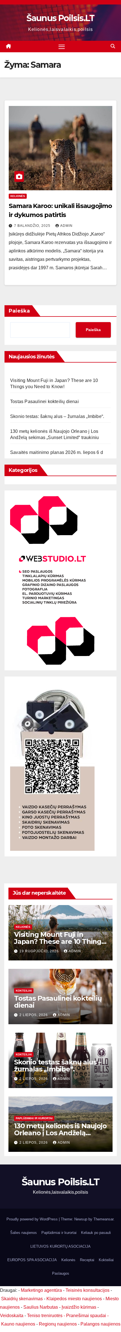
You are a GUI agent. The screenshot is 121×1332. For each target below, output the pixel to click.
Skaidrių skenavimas (22, 1298)
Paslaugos (60, 1273)
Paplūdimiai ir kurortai (34, 1118)
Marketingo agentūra (41, 1290)
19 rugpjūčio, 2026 (39, 951)
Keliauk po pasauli (96, 1233)
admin (66, 226)
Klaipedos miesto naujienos (74, 1298)
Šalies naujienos (23, 1233)
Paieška (19, 311)
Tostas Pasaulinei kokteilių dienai (44, 401)
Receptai (87, 1260)
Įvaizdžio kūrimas (79, 1307)
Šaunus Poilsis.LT (60, 18)
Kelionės (17, 196)
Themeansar (103, 1219)
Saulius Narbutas (40, 1307)
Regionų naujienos (58, 1324)
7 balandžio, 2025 (32, 226)
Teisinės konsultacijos (87, 1290)
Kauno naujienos (18, 1324)
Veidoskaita (11, 1315)
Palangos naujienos (100, 1324)
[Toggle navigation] (61, 47)
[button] (113, 46)
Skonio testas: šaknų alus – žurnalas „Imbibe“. (57, 416)
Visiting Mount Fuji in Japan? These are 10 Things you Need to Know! (59, 941)
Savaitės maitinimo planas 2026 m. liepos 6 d (56, 452)
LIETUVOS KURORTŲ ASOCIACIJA (60, 1246)
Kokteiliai (24, 990)
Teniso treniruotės (44, 1315)
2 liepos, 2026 (34, 1015)
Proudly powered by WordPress (32, 1219)
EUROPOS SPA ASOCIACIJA (32, 1260)
